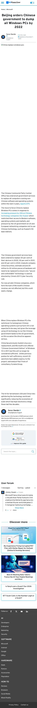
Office (3, 655)
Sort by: (21, 488)
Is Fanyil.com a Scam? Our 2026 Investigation (18, 587)
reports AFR (25, 204)
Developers (5, 623)
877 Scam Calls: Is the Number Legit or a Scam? (18, 597)
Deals (3, 665)
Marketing (4, 630)
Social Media (5, 694)
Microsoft (10, 9)
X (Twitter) (16, 611)
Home (3, 9)
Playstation (5, 677)
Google (3, 652)
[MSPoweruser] (13, 2)
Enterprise (5, 626)
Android (4, 648)
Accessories (5, 673)
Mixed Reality (6, 698)
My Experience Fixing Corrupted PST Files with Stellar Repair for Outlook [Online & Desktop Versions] (18, 548)
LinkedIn (27, 611)
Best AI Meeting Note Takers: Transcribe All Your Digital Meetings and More (18, 577)
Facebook (11, 611)
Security (4, 634)
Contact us (24, 705)
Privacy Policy (13, 705)
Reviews (4, 686)
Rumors (4, 669)
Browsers (4, 690)
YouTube (21, 611)
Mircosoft (4, 644)
